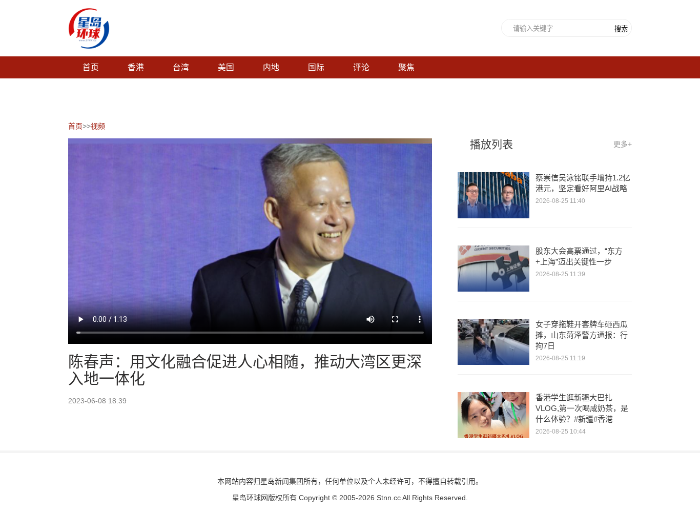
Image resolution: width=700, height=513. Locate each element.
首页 (75, 126)
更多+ (622, 144)
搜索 (621, 29)
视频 (98, 126)
